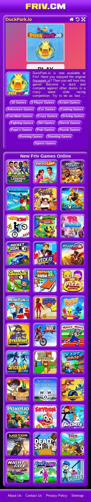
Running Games (31, 136)
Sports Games (45, 143)
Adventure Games (21, 109)
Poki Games (46, 130)
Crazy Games (47, 116)
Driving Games (73, 116)
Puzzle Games (70, 130)
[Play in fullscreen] (83, 20)
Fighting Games (22, 123)
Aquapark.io (41, 80)
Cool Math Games (20, 116)
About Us (14, 495)
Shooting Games (60, 136)
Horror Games (70, 123)
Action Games (69, 102)
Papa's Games (21, 130)
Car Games (47, 109)
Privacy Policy (56, 495)
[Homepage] (71, 20)
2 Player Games (42, 102)
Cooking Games (71, 109)
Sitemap (77, 495)
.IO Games (18, 102)
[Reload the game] (77, 20)
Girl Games (46, 123)
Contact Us (34, 495)
